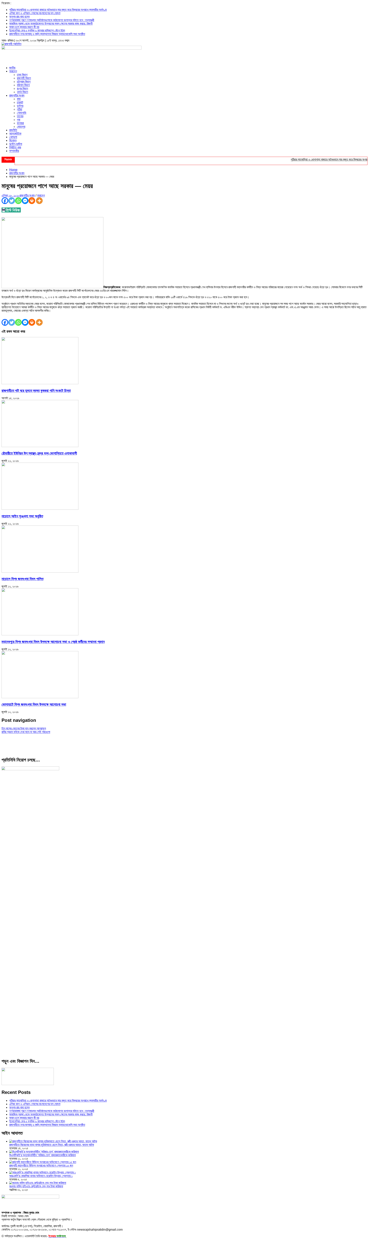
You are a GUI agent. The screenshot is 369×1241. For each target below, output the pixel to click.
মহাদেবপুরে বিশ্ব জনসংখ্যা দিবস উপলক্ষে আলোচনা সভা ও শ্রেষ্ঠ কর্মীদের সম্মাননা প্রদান (53, 642)
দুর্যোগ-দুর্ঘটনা (15, 144)
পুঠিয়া (19, 109)
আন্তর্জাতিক (15, 133)
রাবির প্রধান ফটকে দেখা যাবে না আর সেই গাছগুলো (26, 732)
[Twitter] (11, 200)
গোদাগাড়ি (21, 112)
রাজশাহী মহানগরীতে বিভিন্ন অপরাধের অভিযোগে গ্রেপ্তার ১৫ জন (41, 1165)
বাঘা (19, 99)
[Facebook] (5, 200)
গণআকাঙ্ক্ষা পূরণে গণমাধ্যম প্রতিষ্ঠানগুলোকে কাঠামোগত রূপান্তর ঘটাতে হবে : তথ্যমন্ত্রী (51, 20)
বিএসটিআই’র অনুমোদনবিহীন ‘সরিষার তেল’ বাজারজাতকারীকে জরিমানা (42, 1155)
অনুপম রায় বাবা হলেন (19, 16)
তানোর (20, 116)
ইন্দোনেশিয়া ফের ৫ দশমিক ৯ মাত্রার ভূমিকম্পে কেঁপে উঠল (37, 30)
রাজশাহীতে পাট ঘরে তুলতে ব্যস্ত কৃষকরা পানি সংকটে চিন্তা (36, 391)
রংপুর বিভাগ (22, 88)
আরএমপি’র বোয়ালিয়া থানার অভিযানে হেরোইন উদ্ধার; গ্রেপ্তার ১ (41, 1176)
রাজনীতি (13, 130)
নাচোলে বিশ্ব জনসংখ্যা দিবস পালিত (22, 579)
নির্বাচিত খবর (15, 147)
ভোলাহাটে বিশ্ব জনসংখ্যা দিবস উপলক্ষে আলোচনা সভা (34, 704)
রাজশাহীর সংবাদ (16, 95)
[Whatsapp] (18, 200)
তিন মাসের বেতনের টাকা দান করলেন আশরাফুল (24, 728)
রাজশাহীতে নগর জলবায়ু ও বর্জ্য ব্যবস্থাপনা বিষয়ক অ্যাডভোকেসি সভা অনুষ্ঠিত (47, 34)
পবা (18, 119)
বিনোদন (13, 140)
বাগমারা (20, 123)
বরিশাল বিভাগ (23, 85)
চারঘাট (20, 102)
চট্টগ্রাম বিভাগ (24, 81)
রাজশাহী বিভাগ (24, 78)
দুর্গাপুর (20, 105)
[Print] (31, 200)
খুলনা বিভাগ (22, 92)
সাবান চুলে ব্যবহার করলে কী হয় (24, 27)
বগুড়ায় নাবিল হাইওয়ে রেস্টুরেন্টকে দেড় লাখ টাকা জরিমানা (36, 1186)
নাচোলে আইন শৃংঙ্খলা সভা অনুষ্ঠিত (22, 516)
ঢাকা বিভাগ (22, 74)
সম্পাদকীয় (14, 150)
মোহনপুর (21, 126)
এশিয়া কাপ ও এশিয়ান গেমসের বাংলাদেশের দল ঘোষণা (34, 13)
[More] (39, 200)
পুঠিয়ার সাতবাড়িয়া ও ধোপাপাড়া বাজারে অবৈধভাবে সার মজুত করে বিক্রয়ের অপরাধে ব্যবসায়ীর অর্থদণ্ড (58, 9)
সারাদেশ (13, 71)
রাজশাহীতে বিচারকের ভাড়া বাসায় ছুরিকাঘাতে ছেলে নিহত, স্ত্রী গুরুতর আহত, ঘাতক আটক (51, 1144)
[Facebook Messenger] (25, 200)
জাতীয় (12, 67)
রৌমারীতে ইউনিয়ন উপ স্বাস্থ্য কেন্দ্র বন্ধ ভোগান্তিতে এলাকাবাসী (39, 453)
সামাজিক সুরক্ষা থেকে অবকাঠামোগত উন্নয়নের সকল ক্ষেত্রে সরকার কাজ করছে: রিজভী (51, 23)
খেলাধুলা (13, 137)
